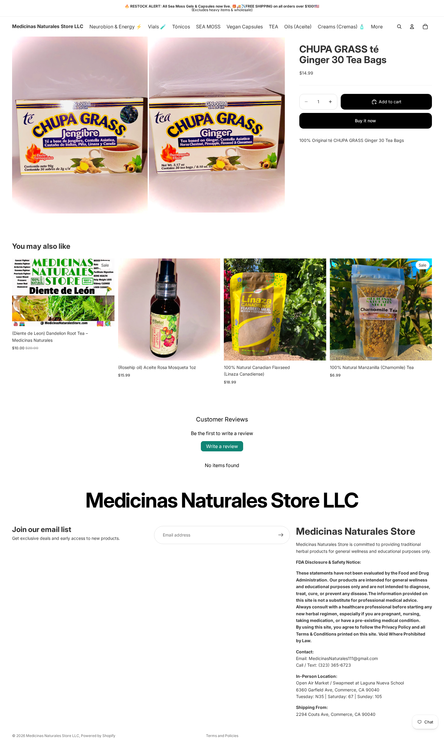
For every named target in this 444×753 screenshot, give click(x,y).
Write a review (222, 446)
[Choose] (105, 317)
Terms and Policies (222, 735)
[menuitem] (377, 26)
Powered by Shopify (98, 735)
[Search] (399, 26)
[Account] (412, 26)
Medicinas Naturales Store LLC (52, 735)
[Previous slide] (21, 292)
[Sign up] (281, 535)
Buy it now (365, 120)
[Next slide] (105, 292)
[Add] (210, 351)
